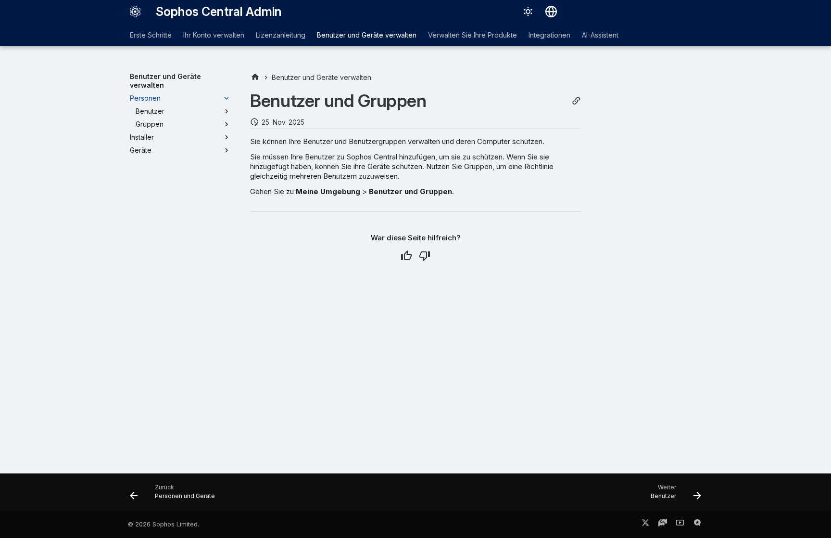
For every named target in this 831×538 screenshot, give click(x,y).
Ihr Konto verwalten (213, 35)
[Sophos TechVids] (680, 524)
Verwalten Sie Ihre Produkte (472, 35)
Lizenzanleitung (280, 35)
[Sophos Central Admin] (135, 11)
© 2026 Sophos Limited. (163, 524)
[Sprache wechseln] (551, 11)
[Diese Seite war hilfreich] (406, 256)
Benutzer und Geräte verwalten (366, 35)
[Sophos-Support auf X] (645, 524)
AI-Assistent (600, 35)
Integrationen (549, 35)
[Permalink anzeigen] (576, 101)
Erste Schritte (151, 35)
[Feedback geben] (697, 524)
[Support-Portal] (662, 524)
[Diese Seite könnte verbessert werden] (424, 256)
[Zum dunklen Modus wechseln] (528, 11)
